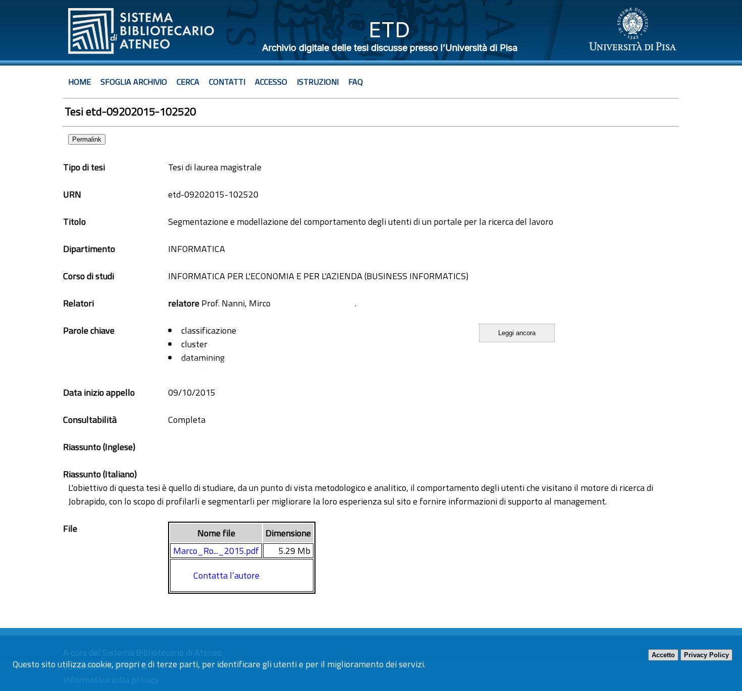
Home (79, 82)
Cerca (188, 82)
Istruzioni (318, 82)
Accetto (663, 655)
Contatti (227, 82)
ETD (389, 29)
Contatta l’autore (226, 575)
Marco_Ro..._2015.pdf (216, 550)
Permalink (86, 139)
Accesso (271, 82)
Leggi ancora (517, 333)
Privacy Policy (706, 655)
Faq (355, 82)
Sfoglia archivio (133, 82)
